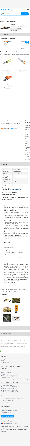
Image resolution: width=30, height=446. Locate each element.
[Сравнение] (25, 10)
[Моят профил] (28, 10)
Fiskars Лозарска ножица (22, 54)
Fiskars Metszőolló (8, 421)
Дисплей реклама (6, 412)
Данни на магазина (5, 45)
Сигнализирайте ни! (16, 189)
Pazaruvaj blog (5, 362)
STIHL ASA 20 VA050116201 (8, 388)
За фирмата (4, 359)
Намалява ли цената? (16, 28)
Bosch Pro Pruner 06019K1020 (9, 387)
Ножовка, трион (5, 377)
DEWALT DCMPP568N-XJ (7, 385)
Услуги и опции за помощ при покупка (12, 398)
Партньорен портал (6, 409)
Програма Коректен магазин (9, 410)
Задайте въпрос (6, 333)
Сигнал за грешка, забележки (9, 402)
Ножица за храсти (6, 372)
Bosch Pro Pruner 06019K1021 (9, 390)
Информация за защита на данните (11, 426)
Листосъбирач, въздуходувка (9, 376)
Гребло (3, 374)
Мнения (3, 328)
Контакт (3, 360)
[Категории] (22, 10)
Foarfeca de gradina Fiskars (10, 423)
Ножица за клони (6, 371)
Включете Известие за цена (28, 159)
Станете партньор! (7, 416)
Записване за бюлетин (7, 400)
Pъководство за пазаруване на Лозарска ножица (14, 379)
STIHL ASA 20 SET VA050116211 (9, 391)
